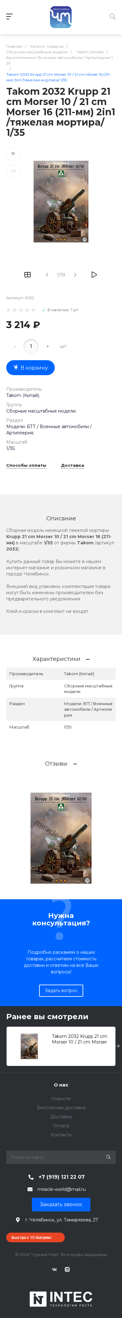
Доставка (72, 465)
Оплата (61, 1126)
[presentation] (118, 1046)
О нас (61, 1085)
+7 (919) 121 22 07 (61, 1177)
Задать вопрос (61, 990)
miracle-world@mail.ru (62, 1189)
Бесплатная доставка (61, 1107)
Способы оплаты (26, 465)
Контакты (61, 1135)
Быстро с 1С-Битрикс (32, 1237)
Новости (61, 1098)
